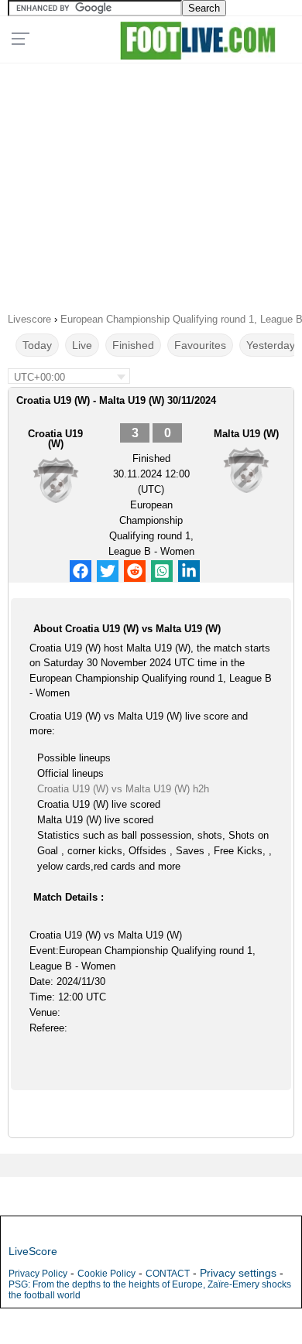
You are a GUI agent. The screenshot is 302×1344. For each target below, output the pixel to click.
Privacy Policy (38, 1273)
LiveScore (33, 1251)
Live (82, 345)
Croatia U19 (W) (55, 439)
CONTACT (168, 1273)
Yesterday (270, 345)
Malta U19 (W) (246, 433)
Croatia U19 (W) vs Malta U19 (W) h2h (123, 789)
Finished (133, 345)
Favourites (200, 345)
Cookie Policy (106, 1273)
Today (37, 345)
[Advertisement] (151, 183)
